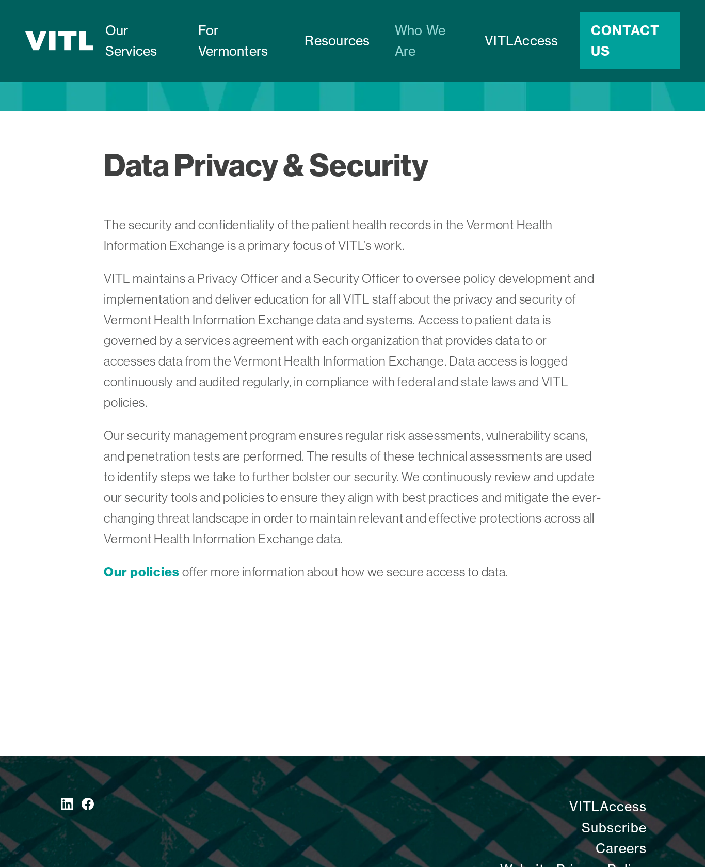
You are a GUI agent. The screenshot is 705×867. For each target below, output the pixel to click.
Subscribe (614, 827)
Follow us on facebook (88, 804)
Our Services (131, 40)
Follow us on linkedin (67, 804)
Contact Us (625, 40)
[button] (239, 41)
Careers (621, 848)
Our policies (142, 571)
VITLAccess (521, 41)
